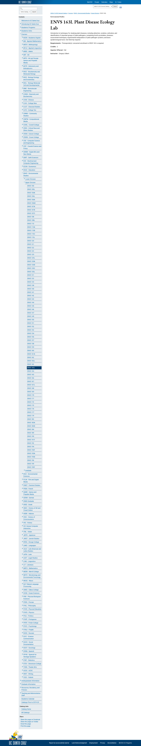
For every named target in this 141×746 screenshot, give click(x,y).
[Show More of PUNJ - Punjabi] (22, 629)
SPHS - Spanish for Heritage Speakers (29, 656)
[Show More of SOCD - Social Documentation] (22, 642)
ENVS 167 (30, 381)
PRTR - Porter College (30, 623)
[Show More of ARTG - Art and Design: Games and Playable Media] (22, 58)
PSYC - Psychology (30, 626)
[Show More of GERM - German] (22, 497)
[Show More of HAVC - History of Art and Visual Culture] (22, 508)
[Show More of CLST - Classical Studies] (22, 106)
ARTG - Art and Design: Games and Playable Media (31, 60)
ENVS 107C (31, 213)
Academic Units (26, 31)
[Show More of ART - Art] (22, 54)
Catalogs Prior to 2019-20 (30, 702)
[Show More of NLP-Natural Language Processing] (22, 584)
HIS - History (27, 523)
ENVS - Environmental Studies (30, 175)
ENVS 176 (30, 409)
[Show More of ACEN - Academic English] (22, 37)
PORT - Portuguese (29, 619)
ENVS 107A (31, 206)
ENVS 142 (30, 296)
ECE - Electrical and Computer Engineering (30, 162)
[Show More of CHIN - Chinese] (22, 99)
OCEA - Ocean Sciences (31, 593)
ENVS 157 (30, 340)
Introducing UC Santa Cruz (30, 24)
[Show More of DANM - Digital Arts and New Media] (22, 152)
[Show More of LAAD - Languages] (22, 545)
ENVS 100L (31, 189)
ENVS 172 (30, 402)
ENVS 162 (30, 357)
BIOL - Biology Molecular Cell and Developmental (31, 84)
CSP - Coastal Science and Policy (32, 147)
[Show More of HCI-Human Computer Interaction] (22, 526)
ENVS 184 (30, 429)
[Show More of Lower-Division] (24, 179)
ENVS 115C (31, 234)
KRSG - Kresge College (31, 542)
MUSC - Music (28, 581)
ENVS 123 (30, 251)
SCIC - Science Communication (28, 638)
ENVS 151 (30, 323)
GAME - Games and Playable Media (29, 493)
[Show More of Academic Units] (20, 30)
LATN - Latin (27, 554)
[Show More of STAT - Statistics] (22, 660)
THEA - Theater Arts (30, 667)
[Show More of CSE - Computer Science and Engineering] (22, 140)
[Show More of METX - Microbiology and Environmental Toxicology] (22, 575)
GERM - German (28, 498)
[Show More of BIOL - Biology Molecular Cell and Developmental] (22, 83)
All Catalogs (25, 712)
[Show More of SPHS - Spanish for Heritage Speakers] (22, 654)
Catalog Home (26, 709)
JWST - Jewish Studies (31, 539)
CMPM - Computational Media (31, 120)
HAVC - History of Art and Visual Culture (31, 509)
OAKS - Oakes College (31, 590)
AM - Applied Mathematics (32, 41)
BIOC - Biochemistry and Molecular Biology (31, 73)
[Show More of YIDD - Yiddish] (22, 677)
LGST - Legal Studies (30, 558)
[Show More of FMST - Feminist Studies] (22, 485)
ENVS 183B (31, 426)
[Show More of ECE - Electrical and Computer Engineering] (22, 161)
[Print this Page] (120, 7)
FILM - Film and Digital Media (31, 481)
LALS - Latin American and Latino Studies (32, 550)
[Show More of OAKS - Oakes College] (22, 589)
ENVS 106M (31, 203)
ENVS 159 (30, 347)
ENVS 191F (31, 440)
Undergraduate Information (30, 681)
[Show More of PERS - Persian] (22, 602)
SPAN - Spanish (28, 651)
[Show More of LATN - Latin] (22, 554)
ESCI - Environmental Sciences (30, 475)
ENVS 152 (30, 326)
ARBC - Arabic (28, 51)
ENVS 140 (30, 289)
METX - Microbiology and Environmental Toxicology (31, 576)
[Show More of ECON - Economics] (22, 166)
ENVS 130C (31, 268)
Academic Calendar (27, 699)
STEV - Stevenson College (32, 664)
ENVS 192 (30, 443)
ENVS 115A (31, 227)
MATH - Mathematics (30, 568)
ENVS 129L (31, 258)
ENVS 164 (30, 371)
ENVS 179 (30, 416)
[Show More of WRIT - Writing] (22, 674)
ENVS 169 (30, 392)
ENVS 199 (30, 464)
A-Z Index (118, 2)
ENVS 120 (30, 241)
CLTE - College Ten (29, 110)
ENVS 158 (30, 344)
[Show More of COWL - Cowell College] (22, 124)
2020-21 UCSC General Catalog (58, 13)
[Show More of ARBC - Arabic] (22, 51)
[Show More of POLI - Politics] (22, 616)
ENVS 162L (31, 361)
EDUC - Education (29, 170)
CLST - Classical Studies (31, 107)
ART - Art (26, 55)
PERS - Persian (28, 602)
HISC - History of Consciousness (29, 518)
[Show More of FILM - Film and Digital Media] (22, 479)
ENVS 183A (31, 423)
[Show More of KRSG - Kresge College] (22, 542)
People (97, 2)
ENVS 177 (30, 412)
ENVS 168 (30, 388)
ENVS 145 (30, 306)
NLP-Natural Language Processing (31, 585)
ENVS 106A (31, 200)
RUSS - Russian (28, 633)
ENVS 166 (30, 378)
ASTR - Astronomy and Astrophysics (31, 67)
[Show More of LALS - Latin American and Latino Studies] (22, 549)
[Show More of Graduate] (24, 470)
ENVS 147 (30, 313)
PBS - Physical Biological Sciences (31, 598)
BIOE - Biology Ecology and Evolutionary (31, 78)
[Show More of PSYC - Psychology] (22, 626)
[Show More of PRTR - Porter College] (22, 622)
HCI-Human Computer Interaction (30, 527)
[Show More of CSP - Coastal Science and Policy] (22, 146)
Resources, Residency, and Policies (30, 689)
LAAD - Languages (29, 545)
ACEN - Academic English (31, 38)
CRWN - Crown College (31, 137)
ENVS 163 (30, 364)
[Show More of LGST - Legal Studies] (22, 558)
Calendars (104, 2)
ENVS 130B (31, 265)
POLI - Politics (28, 616)
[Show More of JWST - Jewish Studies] (22, 538)
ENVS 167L (31, 385)
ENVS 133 (30, 278)
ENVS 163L (31, 368)
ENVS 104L (31, 196)
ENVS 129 (30, 254)
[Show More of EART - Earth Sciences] (22, 157)
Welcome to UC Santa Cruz (30, 21)
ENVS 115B (31, 230)
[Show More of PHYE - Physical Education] (22, 609)
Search (34, 12)
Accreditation (112, 743)
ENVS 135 (30, 282)
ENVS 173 (30, 405)
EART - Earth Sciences (30, 157)
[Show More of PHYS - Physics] (22, 612)
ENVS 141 (30, 292)
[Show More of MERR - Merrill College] (22, 571)
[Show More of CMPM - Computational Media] (22, 119)
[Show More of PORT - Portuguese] (22, 619)
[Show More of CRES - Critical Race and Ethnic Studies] (22, 128)
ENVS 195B (31, 457)
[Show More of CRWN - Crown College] (22, 137)
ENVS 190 (30, 436)
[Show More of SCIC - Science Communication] (22, 636)
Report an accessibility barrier (59, 743)
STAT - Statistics (29, 660)
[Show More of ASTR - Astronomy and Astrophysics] (22, 66)
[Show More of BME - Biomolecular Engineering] (22, 88)
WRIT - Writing (28, 674)
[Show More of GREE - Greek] (22, 504)
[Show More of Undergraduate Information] (20, 680)
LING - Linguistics (29, 561)
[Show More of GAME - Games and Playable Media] (22, 492)
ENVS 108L (31, 220)
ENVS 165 (30, 374)
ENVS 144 (30, 302)
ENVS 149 (30, 316)
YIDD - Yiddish (28, 677)
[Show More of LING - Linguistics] (22, 561)
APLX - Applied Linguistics (32, 48)
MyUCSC (89, 2)
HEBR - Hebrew (28, 514)
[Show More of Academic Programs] (20, 27)
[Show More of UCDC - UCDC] (22, 670)
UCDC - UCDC (28, 670)
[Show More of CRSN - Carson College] (22, 133)
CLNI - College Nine (30, 103)
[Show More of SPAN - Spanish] (22, 651)
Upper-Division (30, 182)
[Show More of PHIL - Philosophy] (22, 605)
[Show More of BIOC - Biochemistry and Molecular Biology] (22, 71)
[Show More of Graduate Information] (20, 684)
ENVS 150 (30, 320)
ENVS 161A (31, 354)
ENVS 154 (30, 333)
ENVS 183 (30, 419)
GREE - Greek (27, 505)
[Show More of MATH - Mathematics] (22, 568)
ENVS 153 (30, 330)
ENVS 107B (31, 210)
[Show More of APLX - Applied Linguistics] (22, 48)
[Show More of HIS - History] (22, 522)
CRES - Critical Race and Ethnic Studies (31, 129)
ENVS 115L (31, 237)
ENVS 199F (31, 467)
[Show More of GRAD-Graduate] (22, 501)
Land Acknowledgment (79, 743)
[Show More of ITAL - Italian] (22, 531)
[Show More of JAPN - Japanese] (22, 535)
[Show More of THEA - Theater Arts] (22, 667)
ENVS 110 (30, 224)
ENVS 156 (30, 337)
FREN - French (28, 489)
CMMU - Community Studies (30, 115)
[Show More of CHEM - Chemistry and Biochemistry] (22, 94)
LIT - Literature (28, 565)
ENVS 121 (30, 244)
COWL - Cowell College (31, 125)
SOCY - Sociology (29, 648)
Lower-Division (30, 179)
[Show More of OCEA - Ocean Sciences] (22, 593)
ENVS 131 (30, 275)
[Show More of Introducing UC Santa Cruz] (20, 24)
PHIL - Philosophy (29, 606)
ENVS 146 (30, 309)
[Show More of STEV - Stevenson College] (22, 663)
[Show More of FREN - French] (22, 488)
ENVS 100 (30, 186)
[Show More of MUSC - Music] (22, 580)
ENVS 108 (30, 217)
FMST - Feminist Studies (31, 485)
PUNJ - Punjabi (28, 630)
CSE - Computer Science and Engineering (31, 142)
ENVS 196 (30, 460)
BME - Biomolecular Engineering (30, 90)
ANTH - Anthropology (30, 45)
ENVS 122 (30, 248)
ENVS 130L (31, 272)
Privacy (102, 743)
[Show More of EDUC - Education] (22, 170)
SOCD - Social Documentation (28, 643)
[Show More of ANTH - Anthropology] (22, 44)
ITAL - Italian (27, 532)
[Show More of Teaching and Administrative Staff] (20, 693)
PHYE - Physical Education (32, 609)
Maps (111, 2)
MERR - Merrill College (31, 572)
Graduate (28, 470)
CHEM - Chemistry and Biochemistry (31, 95)
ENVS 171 (30, 399)
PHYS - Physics (28, 612)
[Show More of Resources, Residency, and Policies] (20, 687)
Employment (93, 743)
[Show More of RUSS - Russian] (22, 633)
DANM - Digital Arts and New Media (31, 153)
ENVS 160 (30, 350)
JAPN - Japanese (29, 535)
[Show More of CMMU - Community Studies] (22, 113)
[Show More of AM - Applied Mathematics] (22, 41)
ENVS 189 (30, 433)
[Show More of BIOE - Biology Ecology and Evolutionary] (22, 77)
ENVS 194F (31, 450)
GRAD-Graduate (28, 501)
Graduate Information (28, 684)
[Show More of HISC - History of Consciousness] (22, 517)
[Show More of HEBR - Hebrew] (22, 513)
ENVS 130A (31, 261)
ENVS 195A (31, 453)
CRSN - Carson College (31, 134)
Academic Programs (28, 27)
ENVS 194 (30, 447)
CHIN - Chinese (28, 100)
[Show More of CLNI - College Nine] (22, 103)
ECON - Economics (29, 166)
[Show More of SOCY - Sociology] (22, 647)
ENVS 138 (30, 285)
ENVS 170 (30, 395)
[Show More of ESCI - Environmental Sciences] (22, 474)
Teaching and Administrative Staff (30, 694)
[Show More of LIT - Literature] (22, 564)
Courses (24, 34)
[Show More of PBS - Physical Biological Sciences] (22, 596)
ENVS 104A (31, 193)
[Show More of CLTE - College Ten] (22, 110)
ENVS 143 (30, 299)
